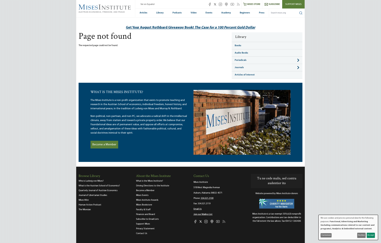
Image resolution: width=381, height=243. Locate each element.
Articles (143, 13)
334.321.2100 (207, 198)
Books (238, 45)
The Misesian (85, 209)
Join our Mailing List (203, 214)
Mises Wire (84, 200)
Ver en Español (147, 4)
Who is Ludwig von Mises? (91, 181)
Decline (361, 235)
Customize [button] (326, 235)
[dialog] (348, 227)
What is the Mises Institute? (149, 181)
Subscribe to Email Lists (147, 219)
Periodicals (240, 60)
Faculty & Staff (143, 209)
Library (160, 13)
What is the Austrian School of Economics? (99, 186)
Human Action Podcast (90, 205)
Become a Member (104, 144)
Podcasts (177, 13)
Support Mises (293, 4)
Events (209, 13)
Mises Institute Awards (147, 200)
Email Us (197, 209)
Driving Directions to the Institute (152, 186)
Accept (370, 235)
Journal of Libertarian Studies (93, 195)
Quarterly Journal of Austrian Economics (98, 190)
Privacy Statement (145, 228)
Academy (226, 13)
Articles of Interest (245, 75)
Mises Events (142, 195)
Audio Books (241, 53)
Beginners (245, 13)
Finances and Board (145, 214)
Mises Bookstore (144, 205)
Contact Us (141, 233)
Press (261, 13)
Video (194, 13)
